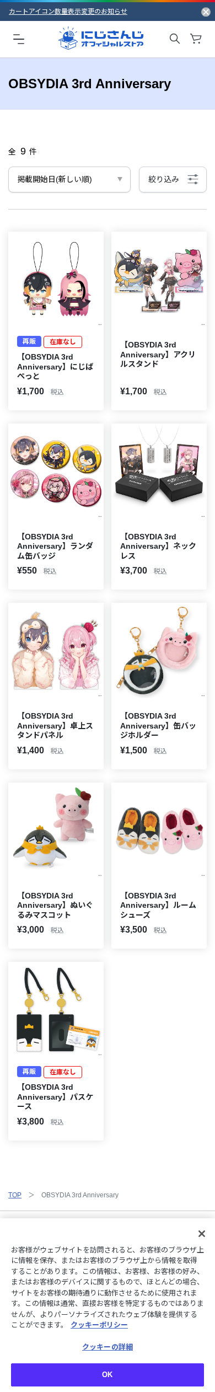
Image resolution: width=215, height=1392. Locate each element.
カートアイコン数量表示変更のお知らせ (68, 11)
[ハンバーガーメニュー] (18, 38)
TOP (15, 1195)
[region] (107, 1305)
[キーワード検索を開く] (175, 39)
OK (107, 1374)
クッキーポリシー (99, 1325)
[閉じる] (202, 1234)
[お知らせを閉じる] (206, 12)
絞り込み (163, 179)
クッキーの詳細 (107, 1347)
